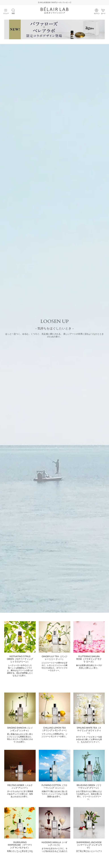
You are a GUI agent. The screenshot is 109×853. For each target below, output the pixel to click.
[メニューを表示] (6, 10)
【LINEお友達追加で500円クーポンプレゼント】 (54, 2)
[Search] (13, 10)
